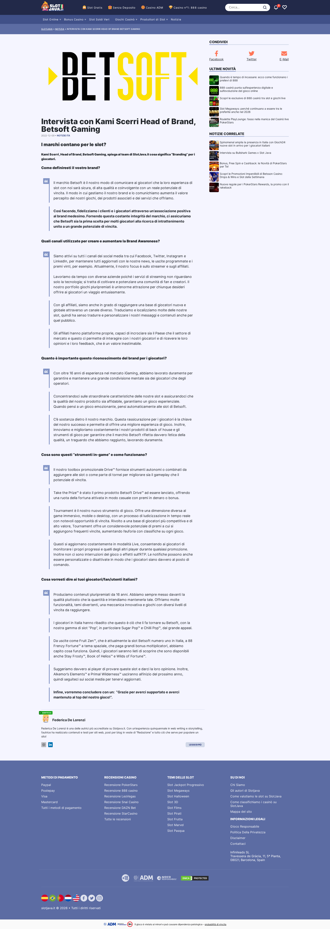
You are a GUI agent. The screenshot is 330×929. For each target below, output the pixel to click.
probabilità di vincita (215, 924)
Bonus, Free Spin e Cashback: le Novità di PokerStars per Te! (253, 165)
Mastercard (49, 802)
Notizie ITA (63, 135)
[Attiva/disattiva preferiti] (284, 7)
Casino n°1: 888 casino (190, 7)
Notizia (59, 29)
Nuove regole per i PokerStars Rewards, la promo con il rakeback (254, 186)
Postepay (48, 790)
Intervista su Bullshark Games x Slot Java (245, 152)
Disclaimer (237, 838)
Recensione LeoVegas (120, 796)
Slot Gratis (94, 7)
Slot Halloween (178, 796)
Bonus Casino (73, 19)
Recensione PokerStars (121, 785)
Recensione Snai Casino (121, 802)
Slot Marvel (175, 825)
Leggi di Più (195, 744)
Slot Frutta (175, 819)
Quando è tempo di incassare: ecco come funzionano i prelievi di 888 (254, 78)
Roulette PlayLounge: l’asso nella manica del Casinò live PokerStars (254, 120)
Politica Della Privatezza (247, 832)
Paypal (46, 785)
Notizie (176, 19)
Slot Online (50, 19)
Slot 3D (172, 802)
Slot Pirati (174, 813)
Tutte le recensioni (117, 819)
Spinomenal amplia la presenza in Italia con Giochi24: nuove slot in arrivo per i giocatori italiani (253, 144)
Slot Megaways (178, 790)
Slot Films (174, 808)
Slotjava (47, 29)
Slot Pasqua (175, 831)
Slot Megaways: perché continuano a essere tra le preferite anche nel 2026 (251, 110)
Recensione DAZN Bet (120, 808)
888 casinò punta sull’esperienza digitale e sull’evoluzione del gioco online (246, 89)
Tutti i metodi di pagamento (61, 808)
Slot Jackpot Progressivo (185, 785)
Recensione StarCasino (121, 813)
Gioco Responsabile (244, 826)
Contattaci (238, 844)
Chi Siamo (237, 785)
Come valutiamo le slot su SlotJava (255, 796)
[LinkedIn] (50, 744)
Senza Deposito (124, 7)
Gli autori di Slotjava (245, 790)
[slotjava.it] (52, 7)
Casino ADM (154, 7)
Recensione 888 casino (121, 790)
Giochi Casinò (125, 19)
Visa (44, 796)
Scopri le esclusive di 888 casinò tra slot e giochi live (253, 98)
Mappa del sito (241, 811)
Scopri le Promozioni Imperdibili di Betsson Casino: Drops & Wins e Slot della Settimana (251, 175)
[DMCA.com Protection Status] (195, 878)
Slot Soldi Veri (99, 19)
